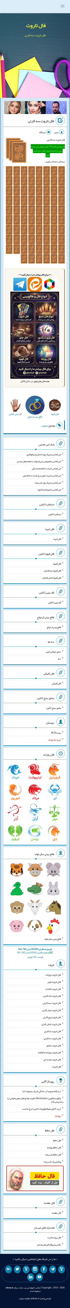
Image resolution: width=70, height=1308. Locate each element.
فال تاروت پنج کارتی (52, 1017)
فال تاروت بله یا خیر (52, 1059)
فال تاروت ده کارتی (52, 1038)
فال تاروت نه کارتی (52, 1031)
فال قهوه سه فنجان (52, 570)
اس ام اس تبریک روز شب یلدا (48, 482)
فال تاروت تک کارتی (52, 996)
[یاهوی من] (61, 1269)
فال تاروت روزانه (53, 974)
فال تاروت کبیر (54, 981)
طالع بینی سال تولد (52, 938)
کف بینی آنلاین (54, 602)
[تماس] (26, 1269)
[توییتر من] (17, 1269)
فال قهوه (57, 563)
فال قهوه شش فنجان (51, 577)
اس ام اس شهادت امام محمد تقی (46, 468)
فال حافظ (57, 1140)
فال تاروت (36, 25)
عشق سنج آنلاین (53, 708)
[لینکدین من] (30, 1277)
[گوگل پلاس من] (8, 1269)
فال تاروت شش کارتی (51, 1024)
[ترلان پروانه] (35, 108)
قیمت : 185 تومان (35, 953)
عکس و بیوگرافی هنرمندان (49, 1244)
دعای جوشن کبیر (53, 651)
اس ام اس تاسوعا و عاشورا (49, 489)
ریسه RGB (56, 732)
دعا (59, 658)
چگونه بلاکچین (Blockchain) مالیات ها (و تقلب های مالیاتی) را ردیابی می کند (35, 1100)
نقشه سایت (24, 1298)
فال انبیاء (57, 539)
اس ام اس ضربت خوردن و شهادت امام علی (42, 475)
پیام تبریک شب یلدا (52, 1161)
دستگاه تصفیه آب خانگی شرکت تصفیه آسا (41, 1091)
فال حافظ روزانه (54, 1147)
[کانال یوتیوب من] (39, 1277)
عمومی (45, 425)
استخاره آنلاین (54, 514)
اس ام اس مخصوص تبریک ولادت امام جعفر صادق (39, 461)
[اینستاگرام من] (35, 1269)
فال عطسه (56, 1212)
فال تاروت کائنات (53, 988)
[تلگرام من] (52, 1269)
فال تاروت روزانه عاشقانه (49, 1052)
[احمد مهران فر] (56, 108)
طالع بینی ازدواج (54, 627)
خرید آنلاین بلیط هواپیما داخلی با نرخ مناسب (41, 1108)
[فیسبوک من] (43, 1269)
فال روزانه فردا (54, 1237)
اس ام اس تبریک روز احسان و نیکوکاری (44, 454)
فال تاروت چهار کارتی (51, 1010)
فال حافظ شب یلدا (53, 1154)
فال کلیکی (56, 683)
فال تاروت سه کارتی (41, 121)
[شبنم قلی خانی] (14, 108)
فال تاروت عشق (54, 1045)
